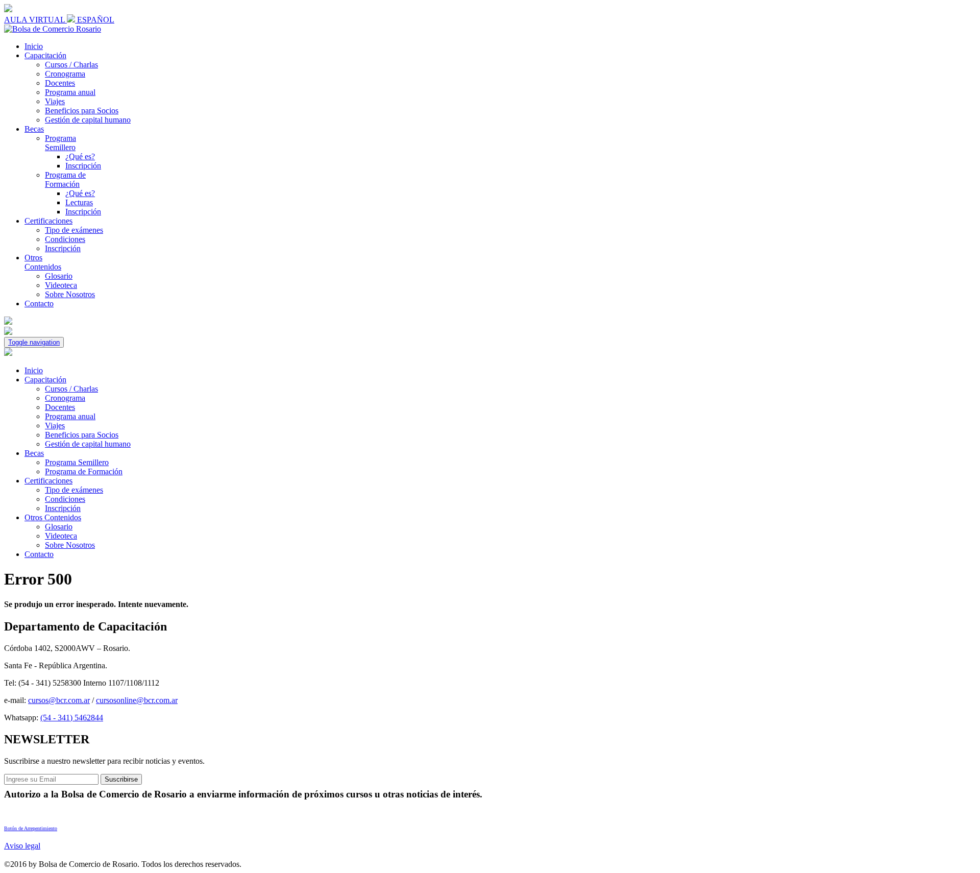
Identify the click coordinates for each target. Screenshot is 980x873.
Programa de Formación (65, 179)
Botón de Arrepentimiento (30, 828)
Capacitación (45, 55)
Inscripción (83, 165)
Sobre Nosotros (70, 294)
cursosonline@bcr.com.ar (137, 700)
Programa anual (70, 92)
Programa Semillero (60, 143)
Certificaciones (48, 220)
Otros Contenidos (42, 262)
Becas (34, 129)
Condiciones (65, 239)
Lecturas (79, 202)
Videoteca (61, 285)
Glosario (58, 276)
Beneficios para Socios (81, 110)
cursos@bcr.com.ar (59, 700)
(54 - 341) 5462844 (71, 717)
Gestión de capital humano (88, 119)
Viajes (55, 101)
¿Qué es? (80, 156)
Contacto (39, 303)
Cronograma (65, 73)
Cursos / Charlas (71, 64)
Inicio (33, 46)
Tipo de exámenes (74, 230)
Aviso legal (22, 845)
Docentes (60, 83)
